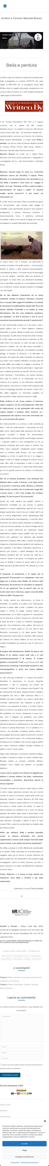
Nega (24, 1150)
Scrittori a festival (8, 35)
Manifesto (3, 1111)
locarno (27, 956)
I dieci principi (5, 1117)
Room (10, 129)
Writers (4, 38)
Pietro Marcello (18, 959)
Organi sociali (5, 1105)
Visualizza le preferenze (24, 1157)
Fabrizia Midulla (17, 956)
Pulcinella (27, 959)
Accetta (24, 1144)
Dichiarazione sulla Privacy (29, 1162)
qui (32, 172)
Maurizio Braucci (6, 959)
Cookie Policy (15, 1162)
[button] (45, 1121)
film (16, 129)
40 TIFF (9, 956)
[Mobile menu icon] (5, 6)
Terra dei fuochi (36, 959)
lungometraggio (35, 956)
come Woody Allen (32, 662)
